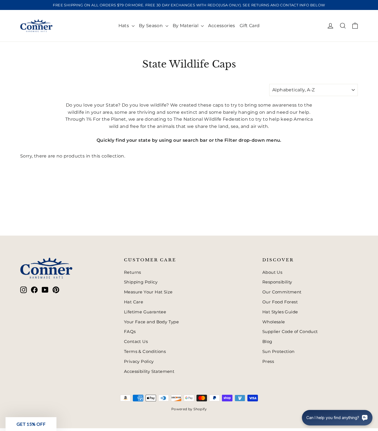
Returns (132, 272)
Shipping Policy (140, 282)
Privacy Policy (139, 361)
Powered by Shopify (189, 409)
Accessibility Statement (149, 371)
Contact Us (136, 341)
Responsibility (277, 282)
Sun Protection (278, 351)
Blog (267, 341)
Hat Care (133, 302)
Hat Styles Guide (280, 311)
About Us (272, 272)
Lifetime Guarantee (145, 311)
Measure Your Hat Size (148, 292)
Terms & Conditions (145, 351)
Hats (124, 25)
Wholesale (273, 321)
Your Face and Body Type (151, 321)
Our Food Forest (280, 302)
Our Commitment (282, 292)
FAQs (130, 331)
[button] (31, 424)
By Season (151, 25)
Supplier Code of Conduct (290, 331)
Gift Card (250, 25)
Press (268, 361)
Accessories (221, 25)
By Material (186, 25)
